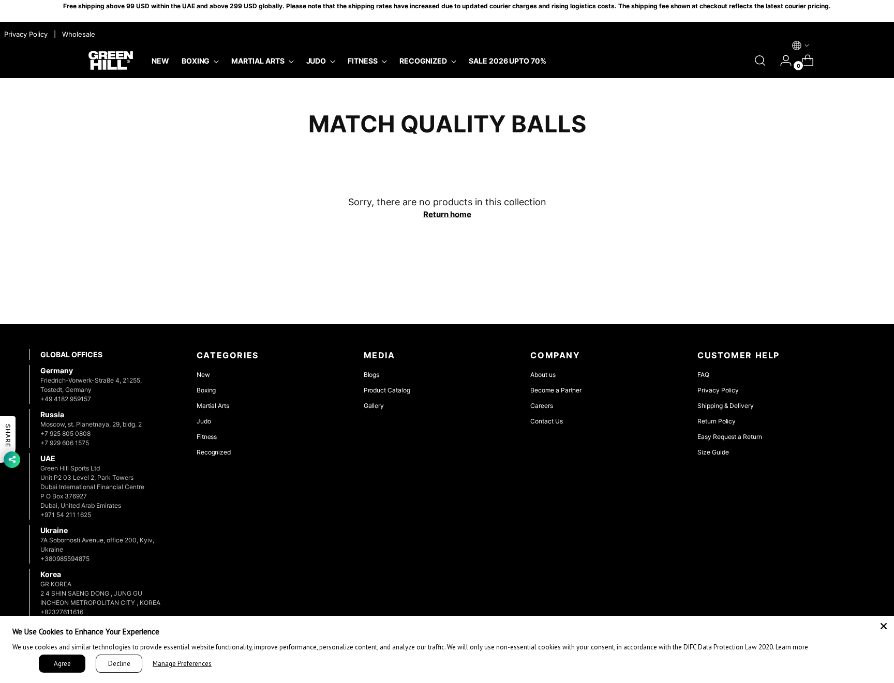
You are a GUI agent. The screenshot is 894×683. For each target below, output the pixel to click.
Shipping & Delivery (725, 405)
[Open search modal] (760, 60)
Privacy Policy (718, 390)
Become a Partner (556, 390)
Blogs (372, 374)
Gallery (374, 405)
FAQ (703, 374)
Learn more (792, 647)
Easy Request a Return (729, 437)
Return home (447, 214)
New (203, 374)
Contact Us (546, 421)
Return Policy (716, 421)
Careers (541, 405)
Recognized (214, 452)
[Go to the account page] (781, 60)
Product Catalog (387, 390)
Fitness (207, 437)
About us (542, 374)
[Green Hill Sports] (111, 60)
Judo (204, 421)
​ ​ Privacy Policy (25, 34)
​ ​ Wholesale (76, 34)
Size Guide (712, 452)
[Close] (883, 626)
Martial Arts (213, 405)
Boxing (206, 390)
